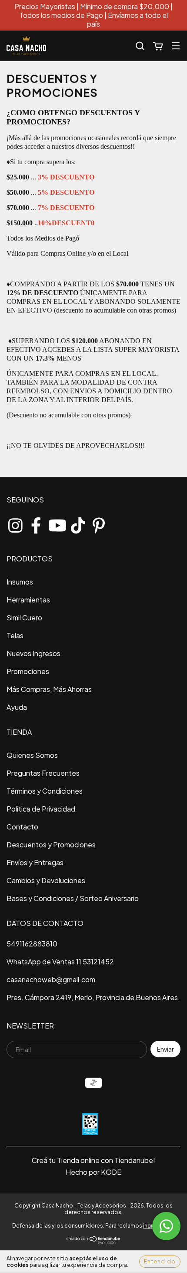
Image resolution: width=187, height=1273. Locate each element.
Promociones (28, 671)
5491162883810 (32, 943)
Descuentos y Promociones (51, 844)
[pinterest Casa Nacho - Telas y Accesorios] (98, 523)
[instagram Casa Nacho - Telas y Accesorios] (15, 523)
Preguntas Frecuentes (43, 773)
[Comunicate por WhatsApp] (166, 1226)
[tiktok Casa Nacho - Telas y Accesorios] (78, 523)
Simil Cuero (24, 617)
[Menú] (175, 45)
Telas (15, 635)
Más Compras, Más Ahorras (49, 689)
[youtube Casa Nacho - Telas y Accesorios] (57, 523)
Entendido (160, 1261)
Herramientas (28, 599)
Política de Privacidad (41, 808)
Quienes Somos (32, 755)
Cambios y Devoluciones (46, 880)
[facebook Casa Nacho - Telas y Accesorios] (36, 523)
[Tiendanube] (94, 1242)
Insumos (20, 581)
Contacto (22, 826)
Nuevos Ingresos (33, 653)
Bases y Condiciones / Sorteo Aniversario (73, 898)
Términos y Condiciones (45, 790)
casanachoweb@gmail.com (51, 979)
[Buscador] (140, 46)
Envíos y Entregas (35, 862)
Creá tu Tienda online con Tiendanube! (93, 1160)
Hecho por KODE (93, 1172)
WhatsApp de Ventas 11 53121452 (60, 961)
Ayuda (17, 707)
